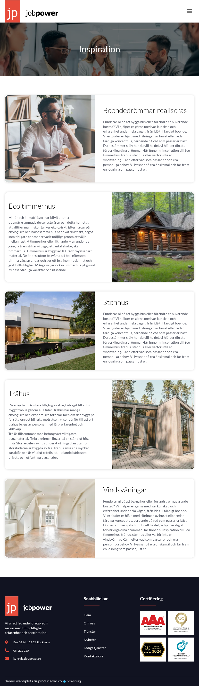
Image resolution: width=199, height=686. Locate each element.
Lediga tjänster (95, 648)
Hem (87, 615)
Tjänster (90, 631)
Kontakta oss (93, 656)
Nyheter (90, 640)
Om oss (89, 623)
